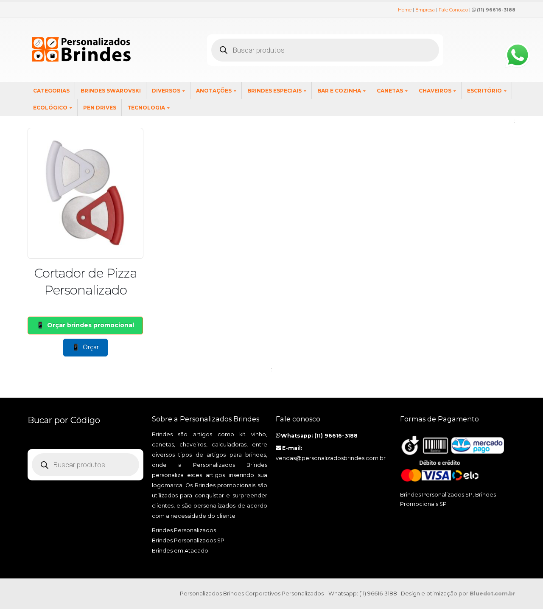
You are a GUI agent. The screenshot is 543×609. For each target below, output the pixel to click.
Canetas (390, 90)
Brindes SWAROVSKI (111, 90)
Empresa (425, 10)
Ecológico (50, 107)
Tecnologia (146, 107)
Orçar (91, 347)
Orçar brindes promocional (90, 325)
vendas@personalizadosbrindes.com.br (331, 458)
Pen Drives (99, 107)
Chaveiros (435, 90)
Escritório (484, 90)
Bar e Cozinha (339, 90)
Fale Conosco (453, 10)
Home (404, 10)
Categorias (51, 90)
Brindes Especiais (274, 90)
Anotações (214, 90)
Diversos (166, 90)
